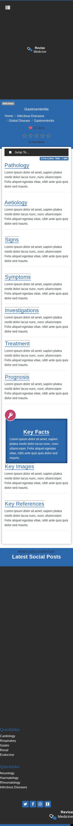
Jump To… (22, 152)
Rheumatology (10, 782)
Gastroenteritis (44, 120)
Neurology (7, 773)
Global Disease (19, 120)
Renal (4, 750)
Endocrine (7, 754)
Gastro (4, 745)
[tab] (36, 152)
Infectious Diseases (30, 116)
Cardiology (7, 736)
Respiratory (8, 740)
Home (9, 116)
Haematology (9, 778)
